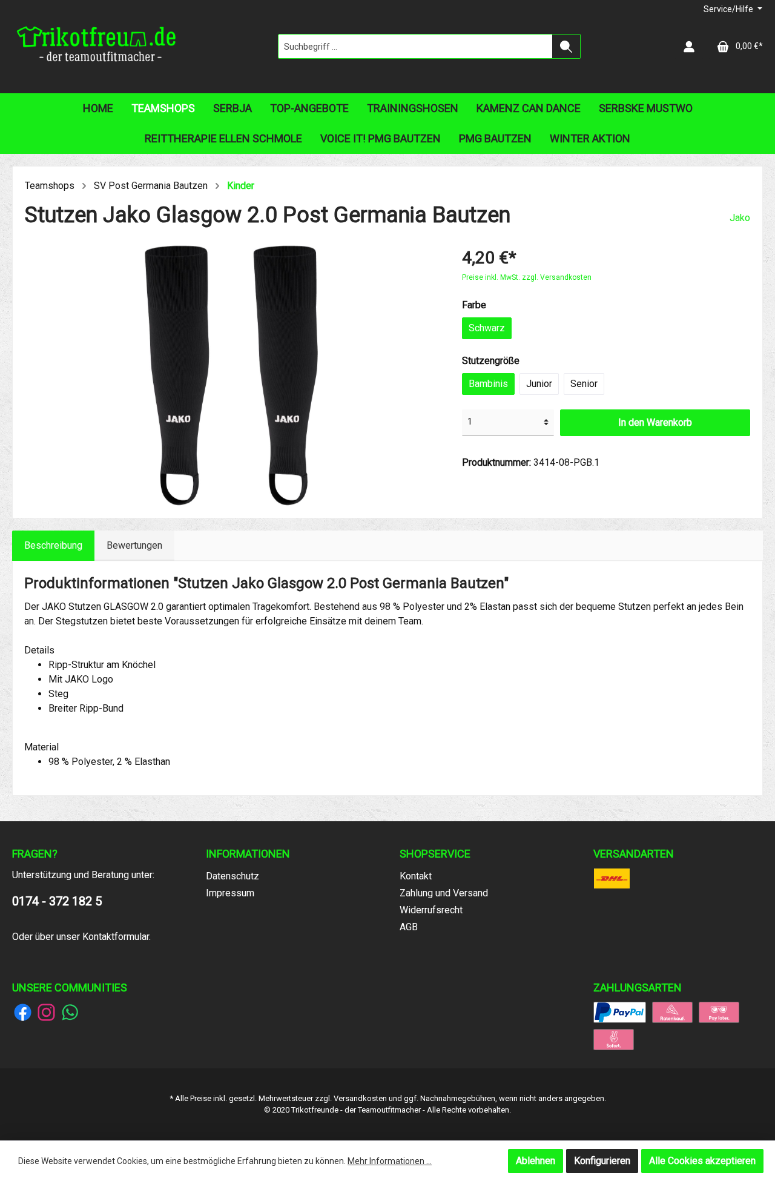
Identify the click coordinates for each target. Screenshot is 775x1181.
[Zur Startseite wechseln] (97, 46)
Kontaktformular (115, 936)
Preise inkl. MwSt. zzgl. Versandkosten (527, 277)
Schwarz (487, 328)
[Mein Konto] (689, 46)
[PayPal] (619, 1011)
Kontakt (416, 876)
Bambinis (488, 383)
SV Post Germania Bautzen (151, 185)
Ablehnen (535, 1160)
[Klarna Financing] (672, 1011)
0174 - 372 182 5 (57, 901)
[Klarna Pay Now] (613, 1038)
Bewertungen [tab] (134, 545)
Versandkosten (360, 1098)
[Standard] (611, 877)
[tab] (53, 546)
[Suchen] (566, 46)
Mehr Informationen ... (390, 1161)
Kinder (240, 185)
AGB (409, 927)
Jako (740, 217)
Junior (539, 383)
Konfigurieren (602, 1160)
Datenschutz (232, 876)
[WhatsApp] (70, 1012)
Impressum (230, 893)
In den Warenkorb (655, 422)
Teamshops (49, 185)
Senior (584, 383)
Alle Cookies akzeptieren (702, 1160)
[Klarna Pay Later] (719, 1011)
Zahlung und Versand (444, 893)
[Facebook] (22, 1012)
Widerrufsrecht (431, 910)
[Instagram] (46, 1012)
